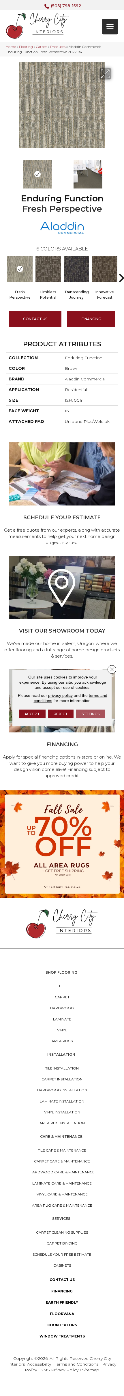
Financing (62, 1291)
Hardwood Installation (62, 1090)
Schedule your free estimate (62, 1254)
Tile (62, 986)
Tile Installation (62, 1068)
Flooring (26, 46)
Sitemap (90, 1369)
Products (57, 46)
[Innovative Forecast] (105, 268)
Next (115, 171)
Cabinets (62, 1265)
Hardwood (62, 1008)
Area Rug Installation (62, 1123)
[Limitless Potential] (48, 268)
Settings (90, 714)
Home (11, 46)
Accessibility (39, 1364)
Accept (32, 714)
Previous (9, 171)
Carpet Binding (62, 1243)
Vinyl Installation (62, 1112)
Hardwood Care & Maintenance (62, 1172)
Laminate (62, 1019)
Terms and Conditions (76, 1364)
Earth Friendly (62, 1302)
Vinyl (62, 1030)
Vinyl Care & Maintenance (62, 1194)
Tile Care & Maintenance (62, 1150)
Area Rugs (62, 1041)
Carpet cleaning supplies (62, 1232)
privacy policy (60, 695)
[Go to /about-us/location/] (62, 608)
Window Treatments (62, 1336)
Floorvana (62, 1314)
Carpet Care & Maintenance (62, 1161)
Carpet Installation (62, 1079)
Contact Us (35, 319)
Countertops (62, 1325)
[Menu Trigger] (110, 26)
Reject (61, 714)
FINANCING (91, 319)
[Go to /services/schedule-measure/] (62, 495)
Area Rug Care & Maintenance (62, 1205)
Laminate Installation (62, 1101)
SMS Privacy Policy (60, 1369)
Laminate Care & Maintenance (62, 1183)
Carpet (41, 46)
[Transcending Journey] (76, 268)
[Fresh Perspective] (20, 268)
